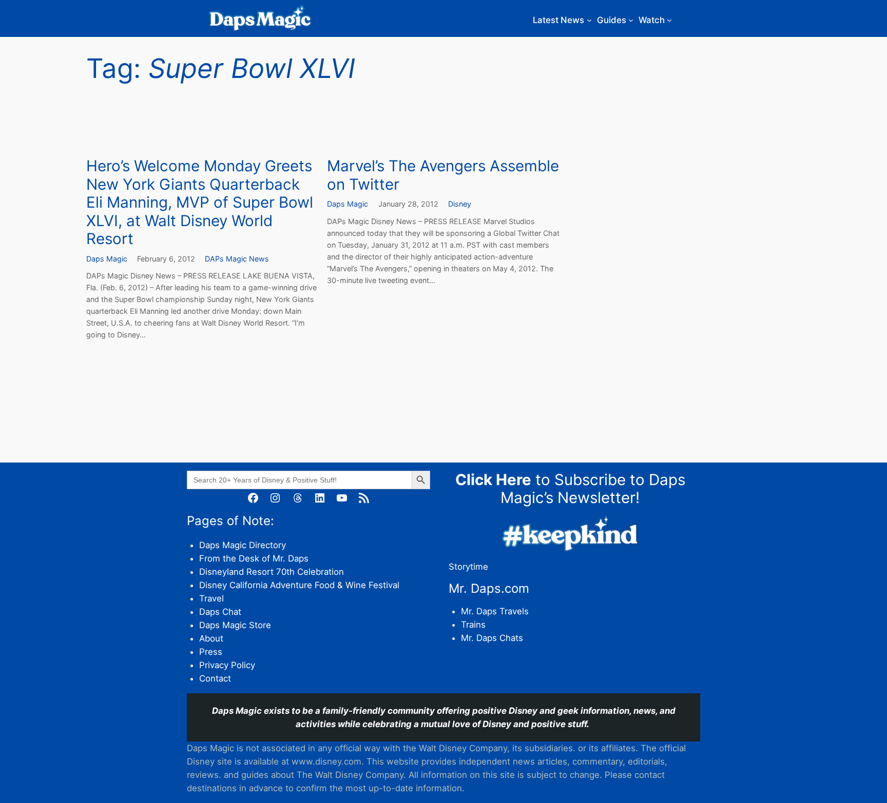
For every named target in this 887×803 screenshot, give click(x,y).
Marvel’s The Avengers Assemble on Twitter (443, 175)
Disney (459, 203)
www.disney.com (326, 761)
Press (210, 652)
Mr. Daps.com (489, 588)
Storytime (468, 566)
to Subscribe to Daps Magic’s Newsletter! (570, 488)
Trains (473, 624)
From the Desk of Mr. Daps (253, 558)
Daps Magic (106, 258)
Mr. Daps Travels (495, 611)
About (211, 638)
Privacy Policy (227, 665)
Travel (211, 598)
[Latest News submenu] (589, 20)
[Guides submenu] (630, 20)
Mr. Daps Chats (492, 638)
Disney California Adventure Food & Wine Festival (299, 585)
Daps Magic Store (235, 625)
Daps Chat (220, 612)
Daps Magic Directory (242, 545)
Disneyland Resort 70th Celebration (271, 572)
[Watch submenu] (669, 20)
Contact (215, 678)
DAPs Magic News (237, 258)
